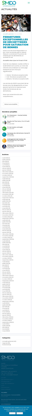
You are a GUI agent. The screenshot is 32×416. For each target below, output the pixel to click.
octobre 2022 (6, 237)
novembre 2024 (7, 194)
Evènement (6, 344)
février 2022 (6, 251)
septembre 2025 (7, 177)
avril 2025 (5, 185)
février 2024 (6, 209)
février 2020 (6, 292)
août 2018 (5, 324)
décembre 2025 (7, 171)
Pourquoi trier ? (6, 381)
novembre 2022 (7, 235)
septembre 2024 (7, 197)
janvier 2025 (6, 190)
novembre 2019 (7, 298)
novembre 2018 (7, 318)
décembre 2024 (7, 192)
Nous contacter (6, 389)
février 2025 (6, 189)
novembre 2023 (7, 215)
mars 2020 (5, 291)
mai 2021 (5, 267)
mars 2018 (5, 331)
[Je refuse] (30, 411)
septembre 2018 (7, 322)
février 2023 (6, 230)
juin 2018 (5, 327)
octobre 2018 (6, 320)
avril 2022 (5, 247)
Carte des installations (7, 383)
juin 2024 (5, 203)
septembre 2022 (7, 239)
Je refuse (19, 413)
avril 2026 (5, 165)
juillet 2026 (6, 159)
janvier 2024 (6, 211)
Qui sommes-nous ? (7, 379)
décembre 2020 (7, 275)
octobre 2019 (6, 299)
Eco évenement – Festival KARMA (17, 115)
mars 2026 (5, 166)
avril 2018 (5, 329)
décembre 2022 (7, 234)
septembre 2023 (7, 218)
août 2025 (5, 178)
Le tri (2, 385)
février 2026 (6, 168)
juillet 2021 (5, 263)
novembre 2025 (7, 173)
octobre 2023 (6, 216)
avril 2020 (5, 289)
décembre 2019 (7, 296)
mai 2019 (5, 308)
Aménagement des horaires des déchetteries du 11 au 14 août (16, 139)
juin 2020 (5, 286)
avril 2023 (5, 227)
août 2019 (5, 303)
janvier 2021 (6, 273)
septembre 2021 (7, 260)
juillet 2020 (6, 284)
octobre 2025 (6, 175)
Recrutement (5, 387)
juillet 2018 (5, 325)
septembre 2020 (7, 280)
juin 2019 (5, 306)
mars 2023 (5, 228)
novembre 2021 (7, 256)
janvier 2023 (6, 232)
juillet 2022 (6, 242)
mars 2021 (5, 270)
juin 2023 (5, 223)
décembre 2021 (7, 254)
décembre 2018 (7, 317)
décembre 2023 (7, 213)
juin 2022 (5, 244)
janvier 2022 (6, 253)
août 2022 (5, 241)
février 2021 (6, 272)
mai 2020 (5, 287)
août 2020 (5, 282)
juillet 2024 (6, 201)
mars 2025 (5, 187)
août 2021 (5, 261)
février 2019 (6, 313)
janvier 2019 (6, 315)
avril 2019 (5, 310)
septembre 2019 (7, 301)
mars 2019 (5, 311)
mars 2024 (5, 208)
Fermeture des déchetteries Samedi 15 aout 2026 (18, 134)
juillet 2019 (5, 305)
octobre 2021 (6, 258)
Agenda (5, 343)
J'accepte (12, 413)
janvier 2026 (6, 170)
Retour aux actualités (10, 104)
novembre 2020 (7, 277)
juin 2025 (5, 182)
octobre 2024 (6, 196)
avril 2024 (5, 206)
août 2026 (5, 158)
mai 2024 (5, 204)
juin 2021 (5, 265)
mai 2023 (5, 225)
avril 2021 (5, 268)
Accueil (3, 377)
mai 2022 (5, 246)
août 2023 (5, 220)
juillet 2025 (6, 180)
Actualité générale (8, 34)
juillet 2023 (6, 222)
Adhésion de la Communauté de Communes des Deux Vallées (16, 145)
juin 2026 (5, 161)
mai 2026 (5, 163)
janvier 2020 (6, 294)
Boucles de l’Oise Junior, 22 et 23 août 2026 (18, 122)
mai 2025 (5, 183)
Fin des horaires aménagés (15, 127)
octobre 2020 (6, 279)
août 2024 (5, 199)
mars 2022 (5, 249)
